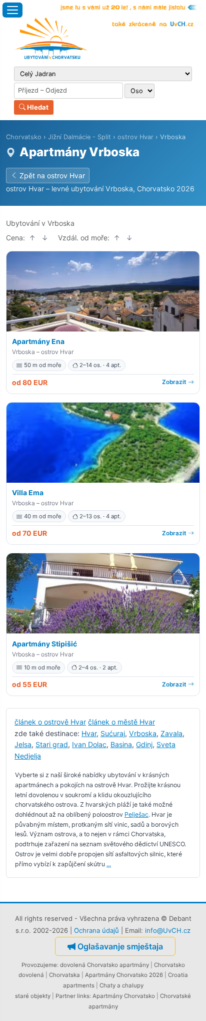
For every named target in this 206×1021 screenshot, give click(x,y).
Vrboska (142, 733)
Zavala (171, 733)
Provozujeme (39, 964)
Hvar (89, 733)
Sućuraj (112, 733)
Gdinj (144, 744)
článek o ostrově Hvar (50, 722)
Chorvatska (64, 974)
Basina (121, 744)
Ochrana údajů (96, 930)
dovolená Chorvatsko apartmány (104, 964)
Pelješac (136, 814)
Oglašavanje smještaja (120, 946)
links (83, 995)
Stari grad (52, 744)
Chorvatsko (24, 137)
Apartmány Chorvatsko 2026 (124, 974)
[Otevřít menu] (12, 10)
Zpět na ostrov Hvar (52, 175)
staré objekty (32, 995)
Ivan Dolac (89, 744)
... (108, 864)
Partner (66, 995)
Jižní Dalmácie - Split (79, 137)
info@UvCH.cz (167, 930)
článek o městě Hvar (121, 722)
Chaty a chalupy (122, 985)
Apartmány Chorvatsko (123, 995)
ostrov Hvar (136, 137)
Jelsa (23, 744)
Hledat (37, 107)
